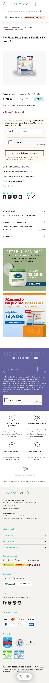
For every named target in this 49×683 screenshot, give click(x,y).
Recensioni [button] (7, 574)
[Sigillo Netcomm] (19, 642)
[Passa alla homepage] (24, 4)
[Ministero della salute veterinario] (19, 655)
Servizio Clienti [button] (9, 541)
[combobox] (22, 11)
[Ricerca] (41, 11)
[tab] (24, 213)
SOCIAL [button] (6, 593)
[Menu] (44, 4)
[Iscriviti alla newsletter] (41, 369)
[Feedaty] (25, 583)
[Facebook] (5, 197)
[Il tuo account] (5, 4)
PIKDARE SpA (27, 176)
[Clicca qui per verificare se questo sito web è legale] (7, 655)
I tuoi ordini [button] (8, 535)
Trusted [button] (6, 634)
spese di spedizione (30, 669)
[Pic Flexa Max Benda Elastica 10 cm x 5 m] (24, 65)
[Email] (20, 197)
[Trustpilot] (10, 583)
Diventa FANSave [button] (10, 547)
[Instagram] (10, 197)
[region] (24, 68)
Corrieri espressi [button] (10, 556)
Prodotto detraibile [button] (11, 186)
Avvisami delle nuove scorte (24, 153)
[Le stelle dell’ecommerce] (7, 642)
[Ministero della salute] (31, 643)
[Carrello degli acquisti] (27, 676)
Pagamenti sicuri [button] (10, 612)
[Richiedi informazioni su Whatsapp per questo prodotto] (28, 197)
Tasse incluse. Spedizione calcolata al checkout (19, 105)
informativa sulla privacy (25, 159)
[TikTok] (15, 197)
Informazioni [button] (8, 529)
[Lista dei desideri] (22, 676)
